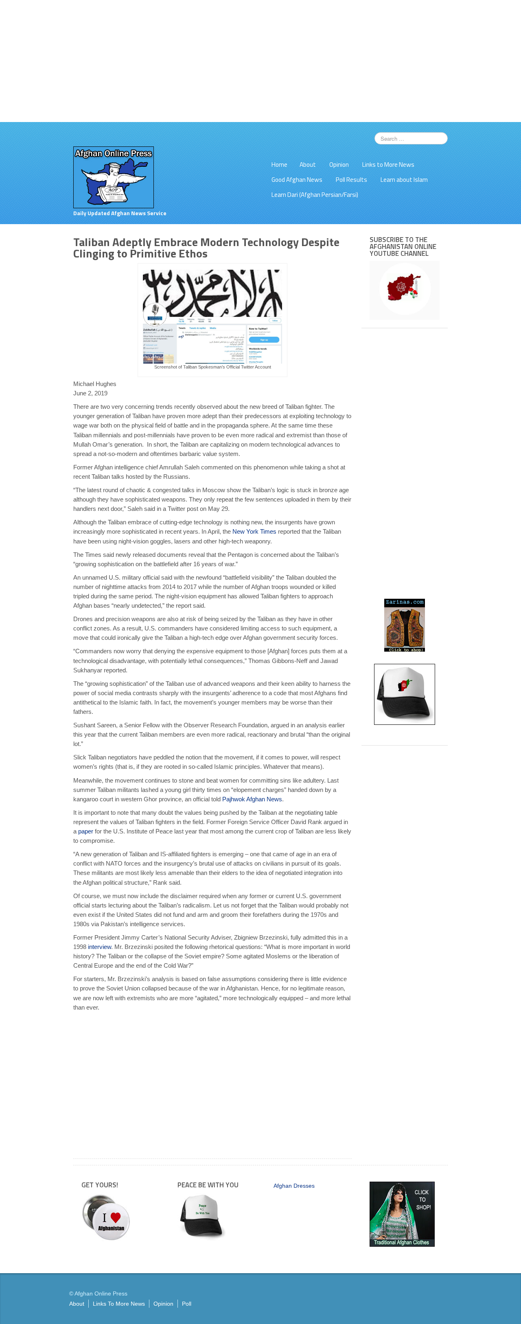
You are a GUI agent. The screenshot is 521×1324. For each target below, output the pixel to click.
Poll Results (351, 179)
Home (279, 164)
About (308, 164)
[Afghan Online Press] (113, 177)
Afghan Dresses (294, 1185)
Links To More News (119, 1303)
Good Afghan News (296, 179)
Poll (186, 1303)
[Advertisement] (260, 61)
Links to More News (388, 164)
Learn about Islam (404, 179)
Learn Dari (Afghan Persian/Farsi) (314, 194)
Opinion (339, 164)
